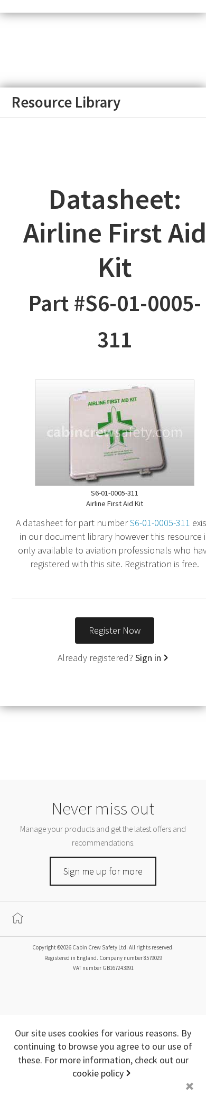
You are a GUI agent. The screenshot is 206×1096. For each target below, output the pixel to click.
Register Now (115, 630)
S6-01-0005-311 (160, 523)
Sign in (148, 658)
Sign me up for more (103, 871)
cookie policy (98, 1073)
